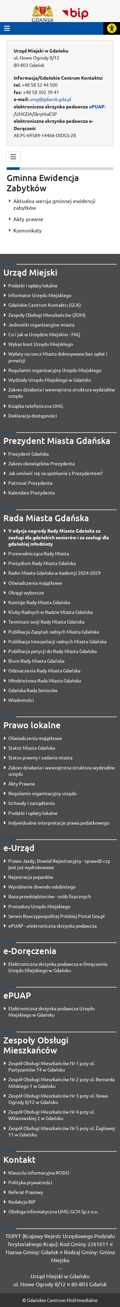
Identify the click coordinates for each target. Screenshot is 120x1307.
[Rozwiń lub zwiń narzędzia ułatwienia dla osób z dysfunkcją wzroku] (111, 28)
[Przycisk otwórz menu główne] (7, 28)
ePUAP (96, 106)
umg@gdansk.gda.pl (50, 99)
